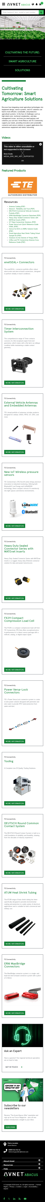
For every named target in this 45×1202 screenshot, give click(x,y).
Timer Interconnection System (19, 330)
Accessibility (33, 1187)
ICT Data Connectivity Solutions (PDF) (22, 222)
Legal (25, 1187)
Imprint (6, 1189)
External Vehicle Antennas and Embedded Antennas (21, 403)
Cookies (19, 1187)
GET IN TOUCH (11, 1066)
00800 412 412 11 (14, 1150)
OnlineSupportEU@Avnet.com (18, 1152)
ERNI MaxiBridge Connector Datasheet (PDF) (25, 215)
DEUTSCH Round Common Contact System (21, 824)
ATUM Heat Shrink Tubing (20, 892)
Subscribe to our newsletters (15, 1106)
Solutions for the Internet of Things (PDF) (23, 238)
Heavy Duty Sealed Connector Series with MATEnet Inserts (18, 548)
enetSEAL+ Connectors (19, 262)
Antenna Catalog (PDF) (17, 206)
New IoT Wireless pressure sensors (21, 473)
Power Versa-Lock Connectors (16, 690)
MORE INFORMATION (15, 308)
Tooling (8, 761)
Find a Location (13, 1143)
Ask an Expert (13, 1051)
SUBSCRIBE (10, 1127)
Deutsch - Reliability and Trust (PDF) (22, 209)
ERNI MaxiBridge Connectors (14, 964)
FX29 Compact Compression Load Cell (19, 619)
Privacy (12, 1187)
